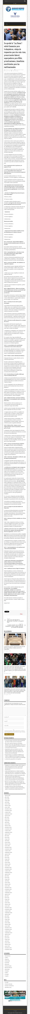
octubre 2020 (7, 911)
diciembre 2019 (8, 927)
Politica (6, 972)
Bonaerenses (7, 955)
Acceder (6, 982)
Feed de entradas (8, 984)
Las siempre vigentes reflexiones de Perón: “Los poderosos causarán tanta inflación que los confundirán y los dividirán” (15, 772)
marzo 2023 (7, 862)
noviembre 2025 (8, 810)
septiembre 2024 (8, 832)
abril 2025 (7, 822)
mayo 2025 (7, 820)
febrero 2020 (7, 924)
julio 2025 (7, 817)
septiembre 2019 (8, 932)
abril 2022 (7, 880)
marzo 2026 (7, 803)
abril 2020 (7, 921)
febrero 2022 (7, 884)
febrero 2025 (7, 825)
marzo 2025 (7, 824)
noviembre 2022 (8, 869)
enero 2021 (7, 906)
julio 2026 (7, 797)
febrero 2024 (7, 844)
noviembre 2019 (8, 929)
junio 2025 (7, 818)
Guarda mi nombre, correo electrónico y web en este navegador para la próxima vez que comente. (14, 731)
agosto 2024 (7, 834)
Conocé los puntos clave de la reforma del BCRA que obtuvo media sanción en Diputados (14, 648)
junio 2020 (7, 917)
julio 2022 (7, 875)
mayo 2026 (7, 800)
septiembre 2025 (8, 813)
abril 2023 (7, 860)
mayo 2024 (7, 839)
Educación (7, 964)
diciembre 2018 (8, 947)
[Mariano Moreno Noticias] (15, 9)
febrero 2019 (7, 944)
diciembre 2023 (8, 847)
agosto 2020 (7, 914)
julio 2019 (7, 936)
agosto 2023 (7, 854)
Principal (22, 69)
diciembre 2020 (8, 907)
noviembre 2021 (8, 889)
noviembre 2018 (8, 949)
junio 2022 (7, 877)
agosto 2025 (7, 815)
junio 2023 (7, 857)
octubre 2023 (7, 850)
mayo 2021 (7, 899)
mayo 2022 (7, 879)
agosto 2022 (7, 874)
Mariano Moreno (8, 967)
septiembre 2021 (8, 892)
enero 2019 (7, 946)
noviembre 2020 (8, 909)
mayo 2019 (7, 939)
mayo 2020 (7, 919)
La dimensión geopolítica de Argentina (13, 759)
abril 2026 (7, 802)
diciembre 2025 (8, 808)
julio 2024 (7, 835)
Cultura (6, 957)
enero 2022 (7, 885)
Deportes (7, 959)
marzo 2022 (7, 882)
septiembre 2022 (8, 872)
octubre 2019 (7, 931)
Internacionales (8, 965)
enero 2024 (7, 845)
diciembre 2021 (8, 887)
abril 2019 (7, 941)
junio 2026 (7, 798)
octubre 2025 (7, 812)
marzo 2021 (7, 902)
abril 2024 (7, 840)
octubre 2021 (7, 890)
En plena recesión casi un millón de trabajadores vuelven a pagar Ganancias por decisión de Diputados (14, 625)
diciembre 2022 (8, 867)
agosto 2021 (7, 894)
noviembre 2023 (8, 849)
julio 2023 (7, 855)
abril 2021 (7, 901)
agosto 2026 (7, 795)
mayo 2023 (7, 859)
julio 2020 (7, 916)
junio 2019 (7, 937)
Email (5, 721)
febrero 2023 (7, 864)
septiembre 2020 (8, 912)
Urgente (6, 976)
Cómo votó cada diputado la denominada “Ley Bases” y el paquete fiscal (15, 620)
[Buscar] (25, 1)
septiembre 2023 (8, 852)
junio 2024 (7, 837)
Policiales (7, 971)
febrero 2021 (7, 904)
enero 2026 (7, 807)
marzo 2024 (7, 842)
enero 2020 (7, 926)
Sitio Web (6, 725)
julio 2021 (7, 895)
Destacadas (7, 960)
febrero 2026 (7, 805)
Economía (7, 962)
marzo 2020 (7, 922)
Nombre (6, 717)
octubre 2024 (7, 830)
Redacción (12, 69)
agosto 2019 (7, 934)
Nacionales (18, 69)
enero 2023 (7, 865)
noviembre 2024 (8, 829)
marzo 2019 (7, 942)
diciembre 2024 (8, 827)
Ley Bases (7, 95)
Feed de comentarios (9, 985)
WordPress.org (8, 987)
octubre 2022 (7, 870)
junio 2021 (7, 897)
